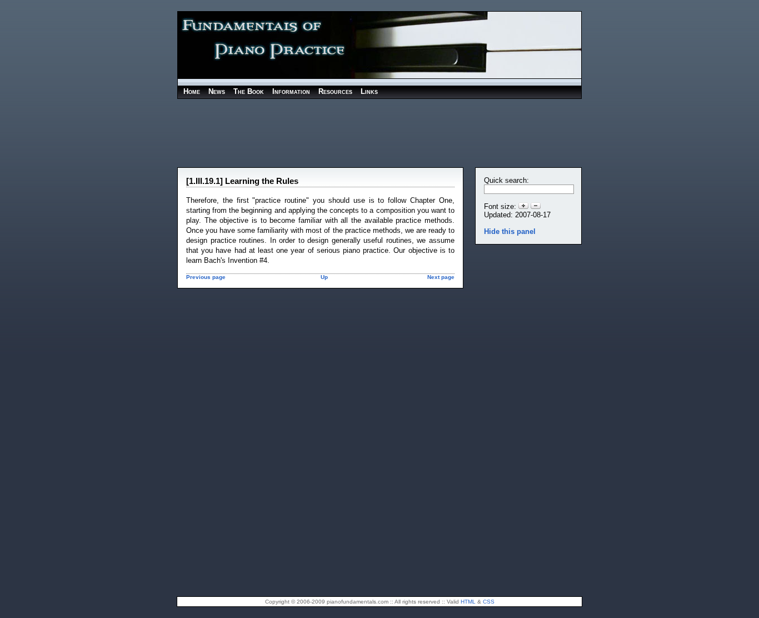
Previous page (206, 277)
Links (369, 92)
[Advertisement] (379, 132)
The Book (248, 92)
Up (324, 277)
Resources (335, 92)
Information (291, 92)
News (216, 92)
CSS (489, 602)
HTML (468, 602)
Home (191, 92)
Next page (441, 277)
